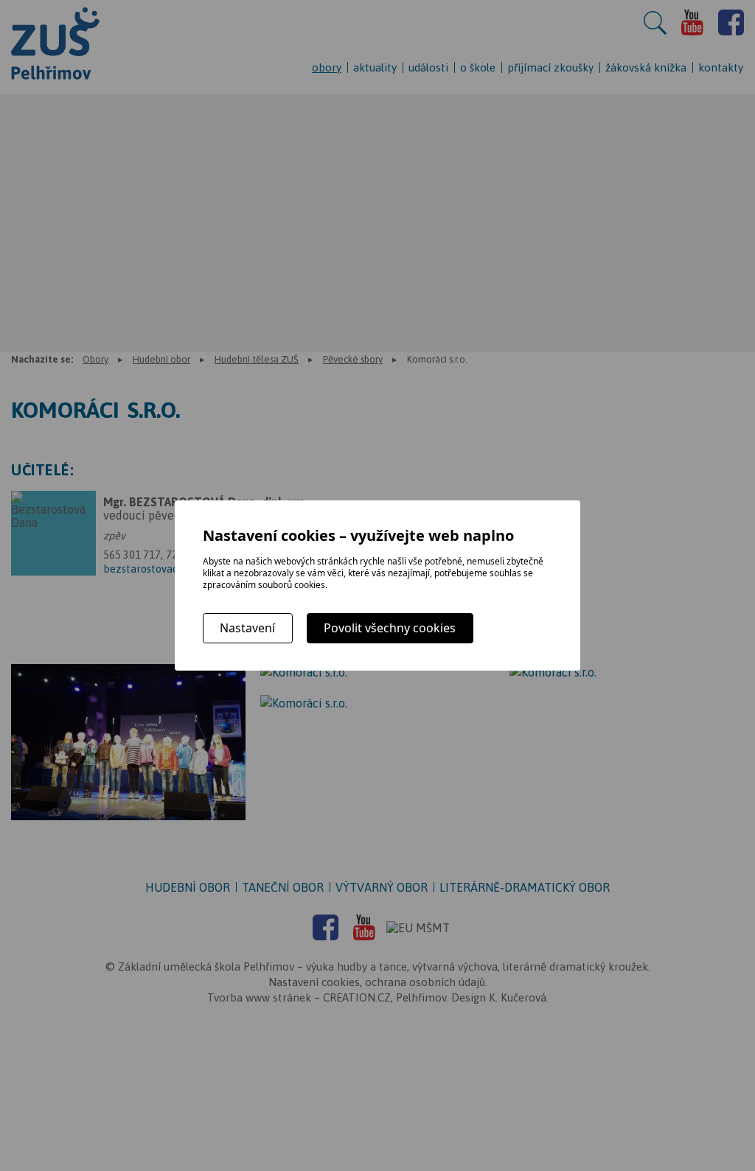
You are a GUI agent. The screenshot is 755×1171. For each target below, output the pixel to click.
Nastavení (247, 628)
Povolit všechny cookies (390, 628)
